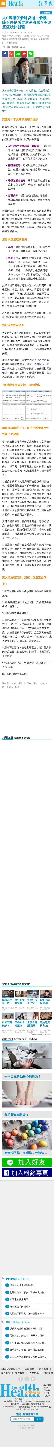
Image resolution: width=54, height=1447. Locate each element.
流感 (14, 683)
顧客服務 (29, 1369)
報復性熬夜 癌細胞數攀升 (45, 1002)
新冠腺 (10, 687)
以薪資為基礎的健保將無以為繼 (26, 1328)
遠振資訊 (31, 1428)
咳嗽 (35, 683)
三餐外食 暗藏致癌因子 (20, 1024)
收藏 (7, 47)
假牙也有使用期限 (19, 1299)
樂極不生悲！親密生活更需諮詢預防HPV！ (7, 1002)
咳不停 (27, 683)
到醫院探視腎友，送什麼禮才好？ (27, 1313)
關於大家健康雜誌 (11, 1369)
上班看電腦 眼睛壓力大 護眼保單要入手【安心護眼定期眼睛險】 (32, 1024)
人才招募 (34, 1373)
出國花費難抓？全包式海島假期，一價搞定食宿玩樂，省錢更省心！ (7, 1024)
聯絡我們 (48, 1373)
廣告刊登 (5, 1373)
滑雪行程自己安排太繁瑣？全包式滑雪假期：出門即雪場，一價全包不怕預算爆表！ (32, 1002)
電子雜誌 (43, 1369)
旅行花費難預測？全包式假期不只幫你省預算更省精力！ (20, 1002)
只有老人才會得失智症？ (22, 1285)
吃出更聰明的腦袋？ (20, 1306)
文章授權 (20, 1373)
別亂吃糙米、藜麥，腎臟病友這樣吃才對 (30, 1292)
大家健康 (20, 1390)
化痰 (42, 683)
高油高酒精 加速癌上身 (45, 1024)
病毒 (17, 687)
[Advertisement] (27, 713)
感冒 (20, 683)
